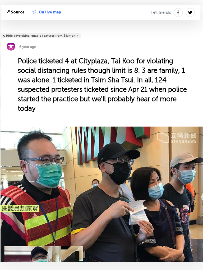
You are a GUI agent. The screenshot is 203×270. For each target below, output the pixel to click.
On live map (50, 12)
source (18, 12)
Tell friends (160, 12)
